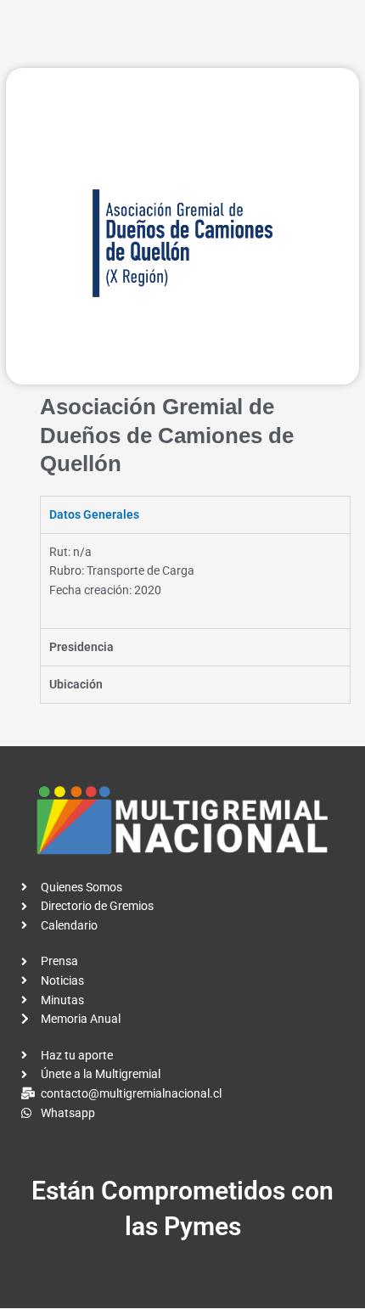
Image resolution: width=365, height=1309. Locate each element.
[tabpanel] (195, 581)
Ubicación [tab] (76, 684)
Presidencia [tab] (81, 647)
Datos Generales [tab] (94, 514)
